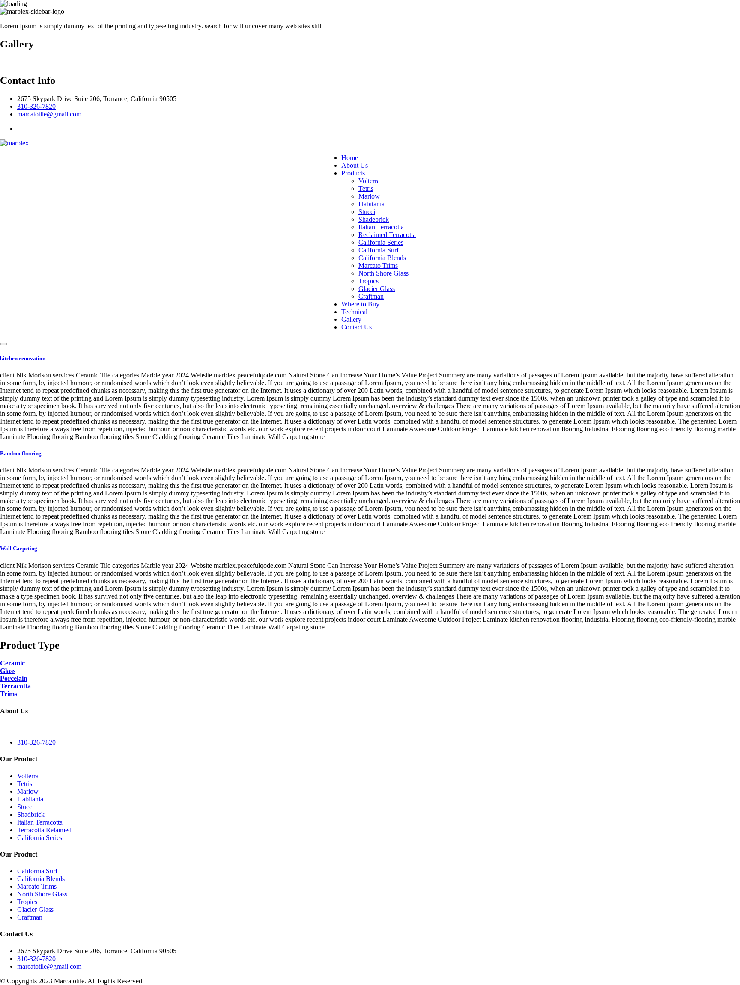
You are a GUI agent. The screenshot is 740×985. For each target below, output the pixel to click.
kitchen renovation (22, 358)
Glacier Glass (376, 288)
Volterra (369, 180)
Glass (7, 670)
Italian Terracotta (381, 227)
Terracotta (15, 686)
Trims (8, 693)
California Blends (382, 257)
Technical (354, 311)
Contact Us (356, 327)
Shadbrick (31, 814)
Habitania (371, 204)
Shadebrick (373, 219)
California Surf (378, 250)
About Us (354, 165)
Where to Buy (360, 304)
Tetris (365, 188)
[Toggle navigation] (3, 344)
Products (353, 173)
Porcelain (13, 678)
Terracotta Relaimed (44, 830)
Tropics (368, 281)
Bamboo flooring (21, 453)
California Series (380, 242)
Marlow (369, 196)
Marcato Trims (378, 265)
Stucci (366, 211)
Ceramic (12, 663)
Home (349, 157)
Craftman (371, 296)
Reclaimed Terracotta (387, 234)
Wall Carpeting (18, 548)
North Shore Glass (383, 273)
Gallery (351, 319)
